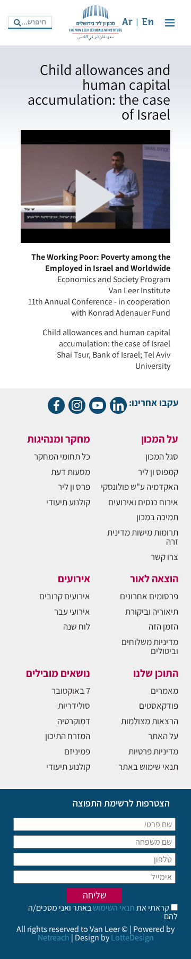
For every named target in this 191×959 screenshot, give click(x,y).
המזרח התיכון (67, 736)
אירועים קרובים (64, 596)
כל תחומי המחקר (62, 456)
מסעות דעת (70, 472)
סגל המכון (161, 456)
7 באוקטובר (70, 691)
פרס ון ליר (74, 487)
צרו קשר (164, 557)
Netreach (54, 937)
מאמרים (164, 691)
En (148, 22)
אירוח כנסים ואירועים (143, 502)
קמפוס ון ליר (158, 472)
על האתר (163, 736)
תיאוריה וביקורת (151, 611)
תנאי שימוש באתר (148, 767)
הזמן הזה (163, 626)
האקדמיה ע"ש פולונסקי (139, 487)
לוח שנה (76, 626)
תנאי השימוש (113, 907)
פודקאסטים (158, 705)
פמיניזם (77, 751)
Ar (127, 22)
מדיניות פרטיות (153, 751)
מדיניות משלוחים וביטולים (149, 646)
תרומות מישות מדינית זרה (142, 537)
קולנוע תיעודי (68, 502)
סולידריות (74, 705)
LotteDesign (132, 937)
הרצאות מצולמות (149, 721)
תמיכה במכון (157, 517)
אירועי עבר (72, 611)
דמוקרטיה (73, 721)
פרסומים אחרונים (149, 596)
